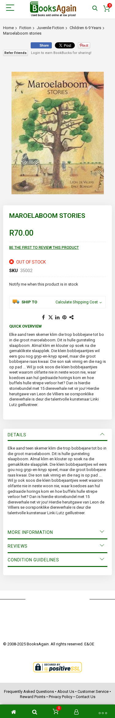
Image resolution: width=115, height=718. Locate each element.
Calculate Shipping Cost (77, 302)
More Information (30, 532)
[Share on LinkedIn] (58, 317)
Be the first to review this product (44, 247)
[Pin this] (65, 317)
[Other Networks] (72, 317)
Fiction (25, 27)
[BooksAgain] (53, 9)
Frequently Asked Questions (29, 691)
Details (17, 434)
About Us (65, 691)
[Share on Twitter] (51, 317)
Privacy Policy (60, 696)
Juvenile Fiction (50, 27)
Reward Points (32, 696)
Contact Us (85, 696)
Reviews (18, 546)
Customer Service (93, 691)
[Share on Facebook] (43, 317)
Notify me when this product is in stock (43, 284)
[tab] (57, 435)
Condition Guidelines (33, 559)
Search (95, 8)
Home (8, 27)
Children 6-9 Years (85, 27)
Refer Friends (15, 53)
